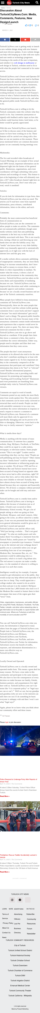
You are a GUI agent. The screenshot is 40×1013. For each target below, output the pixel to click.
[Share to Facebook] (5, 39)
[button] (2, 2)
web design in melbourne (24, 63)
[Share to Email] (25, 39)
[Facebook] (20, 900)
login (7, 722)
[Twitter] (27, 900)
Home (3, 8)
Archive (9, 8)
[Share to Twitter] (15, 39)
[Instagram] (12, 900)
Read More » (5, 796)
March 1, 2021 (7, 30)
